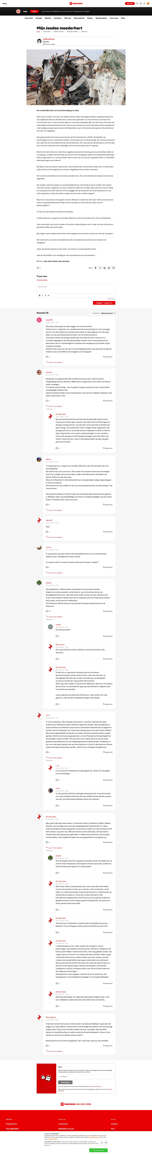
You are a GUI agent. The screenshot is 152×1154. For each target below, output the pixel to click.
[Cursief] (42, 295)
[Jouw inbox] (141, 3)
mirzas (48, 547)
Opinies (48, 18)
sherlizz (49, 372)
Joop (25, 11)
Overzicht (29, 18)
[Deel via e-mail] (113, 268)
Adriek (48, 459)
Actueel (39, 18)
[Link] (48, 295)
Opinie (38, 31)
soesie (58, 624)
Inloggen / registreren (104, 303)
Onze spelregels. (42, 280)
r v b (57, 765)
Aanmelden (65, 1082)
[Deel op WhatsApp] (109, 268)
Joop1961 (49, 320)
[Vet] (39, 295)
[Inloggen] (144, 3)
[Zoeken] (137, 3)
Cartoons (58, 18)
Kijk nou (67, 18)
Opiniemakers (101, 18)
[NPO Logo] (148, 3)
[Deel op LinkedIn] (104, 268)
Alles (123, 18)
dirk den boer (61, 414)
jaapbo (48, 583)
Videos (90, 18)
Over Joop (114, 18)
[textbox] (76, 288)
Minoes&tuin (51, 1017)
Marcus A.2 (60, 644)
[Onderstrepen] (45, 295)
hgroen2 (49, 520)
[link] (39, 41)
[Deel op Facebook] (95, 268)
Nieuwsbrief (79, 18)
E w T (48, 715)
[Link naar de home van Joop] (18, 11)
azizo (58, 788)
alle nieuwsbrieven (96, 1086)
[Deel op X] (100, 268)
